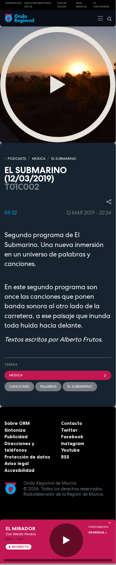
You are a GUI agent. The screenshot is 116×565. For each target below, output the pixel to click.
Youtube (70, 450)
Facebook (72, 436)
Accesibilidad (19, 470)
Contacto (71, 423)
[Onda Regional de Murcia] (19, 18)
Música (16, 375)
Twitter (69, 430)
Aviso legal (16, 463)
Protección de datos (27, 457)
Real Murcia (81, 4)
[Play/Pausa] (66, 540)
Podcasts (17, 158)
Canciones (19, 386)
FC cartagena (101, 4)
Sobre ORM (17, 423)
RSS (65, 457)
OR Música (96, 532)
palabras (48, 386)
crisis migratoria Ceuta (37, 4)
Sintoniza (15, 430)
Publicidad (16, 436)
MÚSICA (38, 158)
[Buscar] (107, 18)
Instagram (72, 443)
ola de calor (62, 4)
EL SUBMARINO (63, 158)
